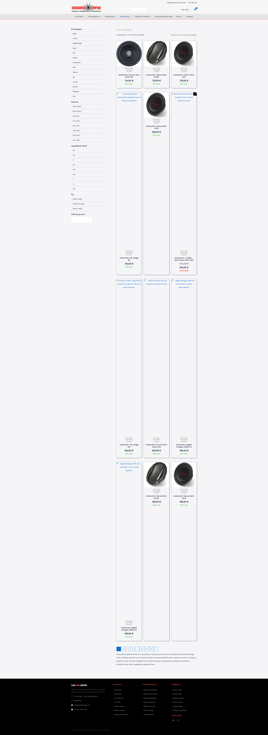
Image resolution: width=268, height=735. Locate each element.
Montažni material (119, 710)
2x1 (74, 165)
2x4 (74, 174)
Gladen (75, 58)
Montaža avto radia (149, 706)
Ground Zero (77, 62)
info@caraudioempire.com (176, 3)
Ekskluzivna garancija (179, 710)
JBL (74, 77)
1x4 (74, 155)
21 (147, 649)
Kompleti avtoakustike (121, 714)
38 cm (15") (76, 135)
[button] (84, 16)
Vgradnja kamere (149, 714)
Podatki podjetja (178, 706)
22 (151, 649)
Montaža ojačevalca (150, 702)
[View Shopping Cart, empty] (195, 9)
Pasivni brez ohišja (78, 204)
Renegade (76, 91)
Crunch (75, 38)
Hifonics (75, 72)
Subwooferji (117, 694)
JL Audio (75, 82)
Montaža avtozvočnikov (151, 694)
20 (142, 649)
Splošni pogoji (177, 694)
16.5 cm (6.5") (77, 106)
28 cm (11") (76, 126)
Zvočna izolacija (119, 706)
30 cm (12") (76, 130)
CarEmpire (79, 685)
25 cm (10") (76, 121)
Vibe (74, 96)
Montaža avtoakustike (150, 690)
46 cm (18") (76, 140)
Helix (74, 67)
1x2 (74, 150)
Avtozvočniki (118, 690)
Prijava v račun (177, 690)
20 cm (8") (76, 116)
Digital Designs (77, 43)
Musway (75, 86)
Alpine (75, 33)
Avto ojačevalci (119, 698)
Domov (118, 30)
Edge (74, 48)
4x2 (74, 189)
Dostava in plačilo (178, 698)
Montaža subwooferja (150, 698)
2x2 (74, 169)
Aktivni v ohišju (77, 199)
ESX (74, 53)
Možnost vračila (177, 702)
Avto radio (117, 702)
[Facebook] (173, 720)
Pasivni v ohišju (77, 208)
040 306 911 (192, 3)
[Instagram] (178, 720)
